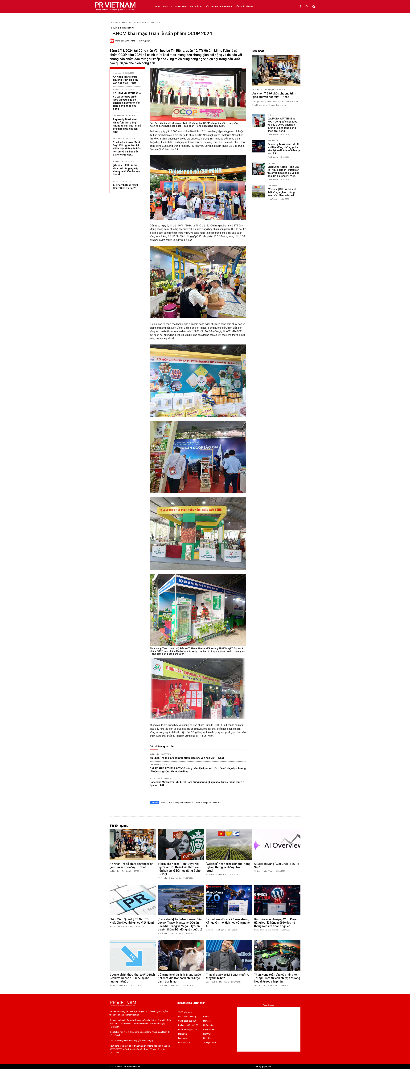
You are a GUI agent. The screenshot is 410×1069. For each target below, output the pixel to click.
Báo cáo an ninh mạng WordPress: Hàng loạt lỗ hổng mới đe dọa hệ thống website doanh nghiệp (276, 922)
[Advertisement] (268, 1029)
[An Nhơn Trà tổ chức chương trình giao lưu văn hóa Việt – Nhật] (276, 70)
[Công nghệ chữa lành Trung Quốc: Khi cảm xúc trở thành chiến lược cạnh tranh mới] (181, 955)
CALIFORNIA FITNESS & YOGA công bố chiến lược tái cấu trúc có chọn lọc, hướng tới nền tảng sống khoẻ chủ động (127, 101)
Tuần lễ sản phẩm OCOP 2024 (208, 802)
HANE (163, 802)
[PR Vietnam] (115, 6)
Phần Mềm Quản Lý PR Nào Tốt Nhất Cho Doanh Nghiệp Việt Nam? (132, 920)
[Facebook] (300, 6)
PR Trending (118, 138)
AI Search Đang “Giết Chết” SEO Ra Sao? (125, 187)
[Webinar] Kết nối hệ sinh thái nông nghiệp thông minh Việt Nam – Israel (126, 170)
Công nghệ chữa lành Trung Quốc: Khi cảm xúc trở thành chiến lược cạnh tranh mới (179, 978)
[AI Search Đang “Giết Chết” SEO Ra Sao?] (277, 844)
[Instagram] (306, 6)
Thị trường (114, 22)
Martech (116, 181)
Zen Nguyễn (269, 90)
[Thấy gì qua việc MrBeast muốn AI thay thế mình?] (229, 955)
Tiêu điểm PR (128, 28)
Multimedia (118, 73)
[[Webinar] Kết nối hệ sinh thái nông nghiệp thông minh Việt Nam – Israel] (258, 191)
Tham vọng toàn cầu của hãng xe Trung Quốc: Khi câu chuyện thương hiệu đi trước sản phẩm (277, 978)
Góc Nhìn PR (118, 116)
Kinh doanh (118, 90)
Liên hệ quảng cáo (262, 1066)
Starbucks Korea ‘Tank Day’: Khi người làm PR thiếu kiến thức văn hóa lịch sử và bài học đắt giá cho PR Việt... (127, 148)
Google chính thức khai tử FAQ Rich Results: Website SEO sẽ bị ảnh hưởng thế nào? (132, 978)
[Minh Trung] (112, 40)
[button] (313, 6)
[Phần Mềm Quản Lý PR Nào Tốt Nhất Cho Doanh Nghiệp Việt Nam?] (133, 900)
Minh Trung (130, 41)
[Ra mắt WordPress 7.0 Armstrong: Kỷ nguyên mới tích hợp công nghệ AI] (229, 900)
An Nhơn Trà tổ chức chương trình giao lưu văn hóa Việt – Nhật (125, 79)
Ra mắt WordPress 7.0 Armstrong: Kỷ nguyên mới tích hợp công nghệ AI (228, 922)
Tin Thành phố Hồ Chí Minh (181, 802)
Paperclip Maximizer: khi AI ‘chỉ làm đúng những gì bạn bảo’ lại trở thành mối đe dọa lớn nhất (127, 125)
